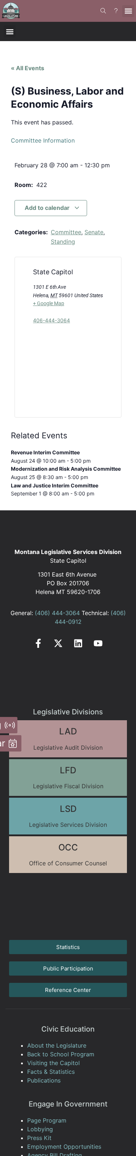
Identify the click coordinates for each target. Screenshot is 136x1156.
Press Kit (39, 1137)
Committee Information (43, 140)
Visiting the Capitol (53, 1063)
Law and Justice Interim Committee (54, 485)
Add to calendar (48, 207)
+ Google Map (48, 303)
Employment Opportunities (64, 1146)
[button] (128, 11)
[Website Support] (116, 10)
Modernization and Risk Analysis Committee (66, 469)
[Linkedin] (78, 643)
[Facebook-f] (38, 643)
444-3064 (65, 613)
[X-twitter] (58, 643)
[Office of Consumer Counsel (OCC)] (68, 854)
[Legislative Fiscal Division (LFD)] (68, 777)
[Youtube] (98, 643)
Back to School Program (60, 1054)
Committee (66, 232)
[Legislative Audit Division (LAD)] (68, 738)
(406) (42, 613)
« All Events (27, 68)
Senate (94, 232)
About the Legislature (56, 1045)
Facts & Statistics (51, 1071)
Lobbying (40, 1129)
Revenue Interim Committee (45, 452)
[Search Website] (103, 10)
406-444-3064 (51, 320)
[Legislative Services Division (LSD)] (68, 816)
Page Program (46, 1120)
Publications (44, 1080)
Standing (63, 241)
